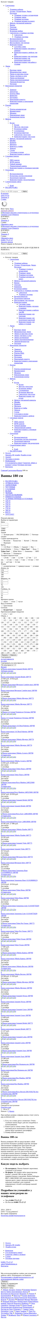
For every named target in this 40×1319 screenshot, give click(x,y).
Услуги (8, 453)
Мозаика (13, 113)
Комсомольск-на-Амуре (10, 1297)
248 (2, 653)
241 (22, 642)
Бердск (3, 1292)
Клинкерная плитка (17, 117)
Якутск (3, 1317)
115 (5, 620)
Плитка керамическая (18, 109)
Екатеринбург (6, 1295)
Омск (33, 1303)
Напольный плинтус (17, 99)
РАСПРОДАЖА (11, 187)
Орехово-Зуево (14, 1305)
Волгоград (15, 1294)
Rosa (34, 549)
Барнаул (34, 1290)
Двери (7, 66)
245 (33, 642)
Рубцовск (17, 1309)
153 (2, 627)
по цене (4, 661)
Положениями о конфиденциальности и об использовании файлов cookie (17, 1278)
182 (5, 633)
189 (2, 635)
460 (22, 651)
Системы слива (20, 47)
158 (25, 627)
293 (22, 646)
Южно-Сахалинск (30, 1315)
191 (13, 635)
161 (37, 627)
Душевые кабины (16, 9)
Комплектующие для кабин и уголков (26, 323)
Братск (25, 1292)
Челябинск (12, 1315)
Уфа (10, 1313)
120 (22, 620)
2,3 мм (20, 558)
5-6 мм (30, 560)
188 (33, 633)
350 (37, 648)
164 (10, 629)
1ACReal (7, 547)
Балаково (26, 1290)
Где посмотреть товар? (13, 463)
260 (19, 644)
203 (10, 638)
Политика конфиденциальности (13, 1215)
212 (19, 653)
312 (13, 648)
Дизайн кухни (26, 455)
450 (16, 651)
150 (33, 625)
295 (28, 646)
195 (19, 635)
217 (8, 640)
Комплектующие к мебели (20, 154)
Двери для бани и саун (18, 76)
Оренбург (4, 1305)
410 (10, 651)
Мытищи (34, 1299)
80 (4, 618)
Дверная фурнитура (17, 82)
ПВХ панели (15, 160)
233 (37, 640)
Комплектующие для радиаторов (22, 180)
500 (28, 651)
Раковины (13, 29)
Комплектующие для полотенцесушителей (22, 59)
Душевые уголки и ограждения (26, 15)
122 (27, 620)
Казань (24, 1295)
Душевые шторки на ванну (24, 21)
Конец (11, 1111)
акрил (6, 601)
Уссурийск (5, 1313)
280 (37, 644)
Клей (12, 185)
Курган (3, 1299)
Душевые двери (20, 17)
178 (31, 631)
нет (11, 614)
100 (14, 618)
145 (22, 625)
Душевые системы (21, 37)
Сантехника (9, 5)
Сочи (11, 1311)
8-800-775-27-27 (7, 240)
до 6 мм (9, 562)
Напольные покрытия (13, 86)
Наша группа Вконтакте (10, 1217)
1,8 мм (6, 558)
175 (19, 631)
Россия (34, 541)
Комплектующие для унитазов (25, 56)
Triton (5, 551)
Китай (26, 541)
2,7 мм (28, 558)
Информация (10, 461)
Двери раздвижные (17, 78)
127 (8, 622)
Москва (27, 1299)
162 (5, 629)
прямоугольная (24, 566)
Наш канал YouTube (8, 1219)
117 (16, 620)
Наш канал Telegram (8, 1221)
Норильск (17, 1303)
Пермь (29, 1305)
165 (16, 629)
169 (2, 631)
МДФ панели (15, 162)
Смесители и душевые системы (22, 33)
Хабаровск (19, 1313)
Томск (17, 1311)
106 (26, 618)
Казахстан (17, 541)
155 (13, 627)
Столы (12, 150)
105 (20, 618)
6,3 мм (17, 562)
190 (8, 635)
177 (25, 631)
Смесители (18, 35)
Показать (11, 1285)
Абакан (5, 1290)
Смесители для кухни (22, 135)
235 (10, 642)
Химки (3, 1315)
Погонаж (13, 84)
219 (13, 640)
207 (22, 638)
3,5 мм (9, 560)
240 (16, 642)
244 (28, 642)
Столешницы (19, 131)
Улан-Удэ (31, 1311)
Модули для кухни (21, 127)
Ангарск (12, 1290)
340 (31, 648)
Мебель (8, 119)
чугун (20, 601)
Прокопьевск (28, 1307)
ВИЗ (37, 551)
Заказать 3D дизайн (12, 455)
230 (31, 640)
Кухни (16, 125)
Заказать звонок (7, 242)
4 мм (16, 560)
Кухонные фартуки (21, 133)
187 (28, 633)
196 (25, 635)
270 (25, 644)
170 (8, 631)
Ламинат (13, 90)
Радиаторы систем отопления (21, 176)
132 (25, 622)
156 (19, 627)
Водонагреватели (16, 39)
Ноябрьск (25, 1303)
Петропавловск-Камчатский (11, 1307)
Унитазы (13, 27)
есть (5, 614)
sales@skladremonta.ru (9, 1264)
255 (13, 644)
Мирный (20, 1299)
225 (25, 640)
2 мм (13, 558)
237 (25, 653)
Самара (25, 1309)
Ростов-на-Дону (7, 1309)
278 (8, 653)
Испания (7, 541)
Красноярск (32, 1297)
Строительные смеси (13, 182)
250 (2, 644)
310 (8, 648)
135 (31, 622)
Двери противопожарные (19, 80)
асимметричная (9, 566)
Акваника (28, 551)
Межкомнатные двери (18, 72)
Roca (26, 549)
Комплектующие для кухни (24, 137)
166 (22, 629)
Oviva (16, 549)
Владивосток (6, 1294)
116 (10, 620)
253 (8, 644)
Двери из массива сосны (19, 74)
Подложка (14, 97)
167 (28, 629)
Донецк (31, 1294)
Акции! (8, 457)
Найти (25, 191)
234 (5, 642)
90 (9, 618)
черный (19, 610)
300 (33, 646)
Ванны (12, 25)
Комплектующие (16, 45)
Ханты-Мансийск (30, 1313)
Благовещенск (17, 1292)
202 (5, 638)
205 (16, 638)
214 (33, 638)
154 (8, 627)
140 (10, 625)
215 (2, 640)
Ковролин (13, 95)
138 (5, 625)
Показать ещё (6, 1107)
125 (33, 620)
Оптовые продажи (24, 465)
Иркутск (17, 1295)
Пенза (24, 1305)
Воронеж (23, 1294)
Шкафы (13, 140)
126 (2, 622)
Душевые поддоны (21, 19)
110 (37, 618)
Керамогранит (15, 111)
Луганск (11, 1299)
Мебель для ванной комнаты (20, 23)
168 (33, 629)
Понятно (4, 1281)
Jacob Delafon (6, 549)
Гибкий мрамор (16, 164)
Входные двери (15, 70)
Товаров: (5, 220)
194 (13, 653)
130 (13, 622)
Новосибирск (33, 1301)
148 (28, 625)
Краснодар (23, 1297)
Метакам (7, 553)
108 (32, 618)
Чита (12, 209)
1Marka (16, 547)
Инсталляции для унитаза (19, 43)
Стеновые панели (12, 156)
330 (25, 648)
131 (19, 622)
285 (5, 646)
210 (28, 638)
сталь (13, 601)
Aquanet (25, 547)
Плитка (8, 105)
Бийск (9, 1292)
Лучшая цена (8, 534)
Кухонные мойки (16, 31)
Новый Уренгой (7, 1303)
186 (22, 633)
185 (16, 633)
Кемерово (31, 1295)
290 (16, 646)
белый (8, 610)
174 (13, 631)
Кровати (13, 142)
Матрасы (13, 144)
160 (31, 627)
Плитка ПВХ (15, 93)
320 (19, 648)
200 (37, 635)
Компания (9, 1250)
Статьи (14, 465)
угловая (36, 566)
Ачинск (18, 1290)
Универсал (17, 553)
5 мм (23, 560)
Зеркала (13, 148)
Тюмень (23, 1311)
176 (33, 651)
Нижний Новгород (10, 1301)
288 (10, 646)
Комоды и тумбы (16, 146)
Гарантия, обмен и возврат (15, 1254)
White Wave (17, 551)
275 (31, 644)
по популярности (7, 659)
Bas (32, 547)
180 (37, 631)
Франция (7, 543)
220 (19, 640)
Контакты (9, 467)
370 (5, 651)
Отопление (9, 170)
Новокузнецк (23, 1301)
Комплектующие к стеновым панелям (24, 168)
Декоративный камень (18, 166)
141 (16, 625)
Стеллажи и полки (17, 152)
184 (10, 633)
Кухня (12, 123)
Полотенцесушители (18, 41)
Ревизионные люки (17, 115)
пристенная (8, 606)
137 (37, 622)
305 (2, 648)
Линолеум (14, 92)
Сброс (4, 1285)
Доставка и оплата (12, 459)
